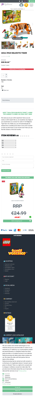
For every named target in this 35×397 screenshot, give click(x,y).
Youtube (7, 291)
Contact (7, 303)
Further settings (6, 384)
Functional (7, 382)
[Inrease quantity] (6, 74)
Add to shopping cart (16, 221)
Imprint (6, 308)
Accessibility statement (11, 302)
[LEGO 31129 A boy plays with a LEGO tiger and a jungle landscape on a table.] (12, 45)
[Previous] (2, 24)
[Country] (25, 1)
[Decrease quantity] (6, 77)
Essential (7, 373)
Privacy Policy (8, 305)
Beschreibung (6, 100)
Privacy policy (22, 371)
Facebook (7, 288)
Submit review (6, 170)
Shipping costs (8, 265)
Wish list (6, 90)
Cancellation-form (9, 269)
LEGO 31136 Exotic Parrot (17, 200)
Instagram (7, 290)
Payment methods (9, 264)
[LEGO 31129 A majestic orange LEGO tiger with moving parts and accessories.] (19, 45)
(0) (9, 56)
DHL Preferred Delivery (11, 379)
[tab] (17, 100)
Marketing (7, 377)
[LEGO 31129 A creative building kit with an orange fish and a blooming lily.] (25, 45)
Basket (6, 271)
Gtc (6, 307)
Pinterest (7, 293)
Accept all (17, 387)
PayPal (7, 380)
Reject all (17, 390)
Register (7, 279)
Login (6, 281)
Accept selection (17, 394)
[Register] (22, 1)
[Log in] (20, 1)
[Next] (32, 24)
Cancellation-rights (9, 267)
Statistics (7, 375)
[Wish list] (27, 1)
